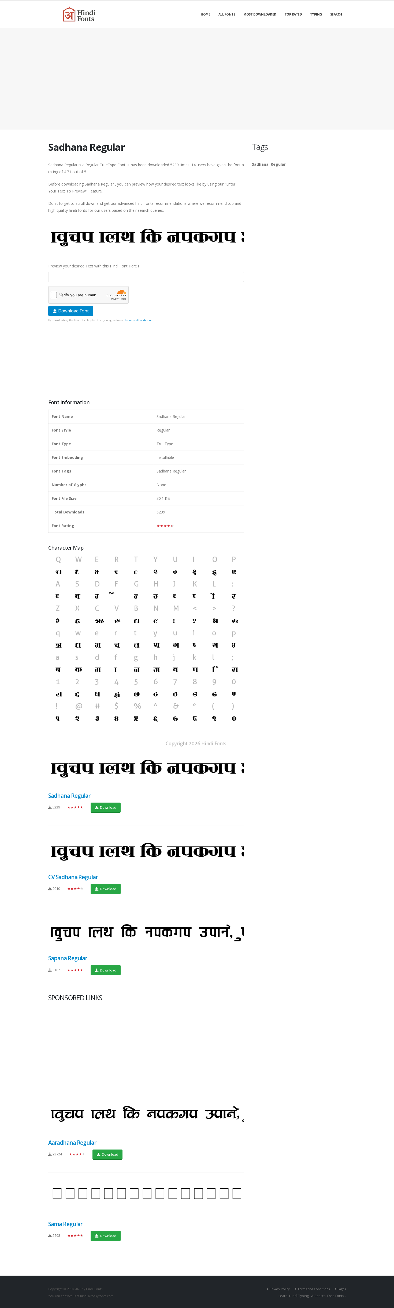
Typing (316, 14)
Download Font (73, 311)
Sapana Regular (67, 958)
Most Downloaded (259, 14)
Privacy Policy (280, 1289)
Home (205, 14)
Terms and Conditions (138, 320)
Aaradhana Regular (72, 1142)
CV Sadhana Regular (73, 877)
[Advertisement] (197, 78)
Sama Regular (65, 1224)
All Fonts (226, 14)
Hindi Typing (299, 1296)
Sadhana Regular (69, 795)
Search (336, 14)
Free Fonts (335, 1296)
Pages (341, 1289)
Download (107, 807)
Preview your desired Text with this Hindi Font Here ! (93, 266)
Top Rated (293, 14)
